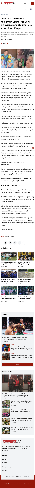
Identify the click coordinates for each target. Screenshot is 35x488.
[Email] (19, 243)
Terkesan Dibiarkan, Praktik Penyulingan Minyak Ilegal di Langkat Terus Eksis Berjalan (25, 298)
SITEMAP (5, 462)
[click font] (2, 43)
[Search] (1, 3)
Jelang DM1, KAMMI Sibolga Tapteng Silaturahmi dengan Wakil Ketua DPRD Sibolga (26, 263)
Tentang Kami (10, 476)
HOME (4, 459)
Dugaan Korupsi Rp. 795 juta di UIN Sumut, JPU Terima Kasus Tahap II (21, 411)
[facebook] (5, 243)
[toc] (33, 148)
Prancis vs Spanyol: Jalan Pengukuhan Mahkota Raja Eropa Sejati (22, 348)
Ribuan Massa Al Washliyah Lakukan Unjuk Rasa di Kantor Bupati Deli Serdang (8, 298)
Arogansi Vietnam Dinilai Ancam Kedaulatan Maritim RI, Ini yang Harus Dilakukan (21, 357)
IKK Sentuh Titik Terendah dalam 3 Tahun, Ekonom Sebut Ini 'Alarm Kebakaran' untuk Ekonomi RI (22, 420)
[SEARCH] (21, 3)
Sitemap (18, 476)
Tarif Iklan (26, 476)
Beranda (3, 14)
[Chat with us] (32, 3)
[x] (10, 243)
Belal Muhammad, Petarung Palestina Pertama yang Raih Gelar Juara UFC (14, 338)
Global (12, 344)
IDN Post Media (17, 483)
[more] (24, 243)
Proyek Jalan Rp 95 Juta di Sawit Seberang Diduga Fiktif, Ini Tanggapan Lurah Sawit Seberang (25, 280)
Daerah (7, 236)
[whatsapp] (15, 243)
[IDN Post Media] (9, 3)
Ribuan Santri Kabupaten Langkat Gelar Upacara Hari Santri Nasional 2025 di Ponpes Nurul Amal (8, 263)
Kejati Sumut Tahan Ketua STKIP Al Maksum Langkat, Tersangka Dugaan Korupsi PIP (16, 395)
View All (17, 364)
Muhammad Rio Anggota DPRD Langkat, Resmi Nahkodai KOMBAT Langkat (8, 280)
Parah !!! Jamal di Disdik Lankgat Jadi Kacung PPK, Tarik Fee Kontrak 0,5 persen (22, 428)
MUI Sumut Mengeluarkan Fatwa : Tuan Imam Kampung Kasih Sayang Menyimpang (22, 402)
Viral (7, 14)
